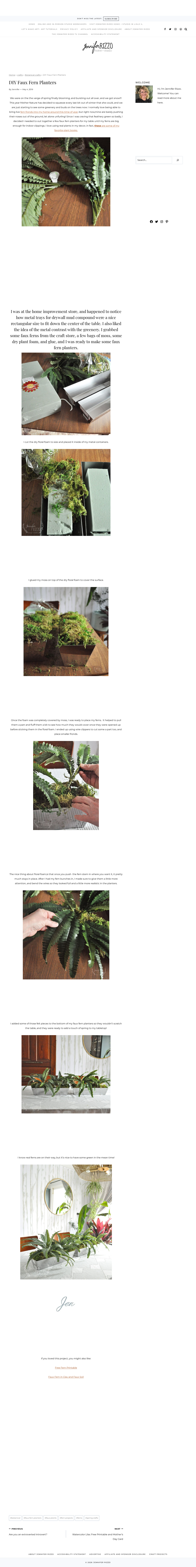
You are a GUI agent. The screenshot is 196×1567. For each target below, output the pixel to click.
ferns (79, 1518)
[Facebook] (165, 29)
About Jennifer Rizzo (137, 29)
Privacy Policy (69, 29)
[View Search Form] (186, 29)
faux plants (50, 1518)
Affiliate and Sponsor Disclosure (101, 29)
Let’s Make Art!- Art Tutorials (39, 29)
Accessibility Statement (105, 34)
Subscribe (111, 19)
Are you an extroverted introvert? (28, 1532)
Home (32, 24)
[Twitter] (170, 29)
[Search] (177, 160)
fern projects (66, 1518)
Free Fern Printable (66, 1367)
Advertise (95, 1554)
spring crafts (91, 1518)
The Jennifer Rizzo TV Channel (70, 34)
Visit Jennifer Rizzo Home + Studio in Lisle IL (116, 24)
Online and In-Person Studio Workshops (62, 24)
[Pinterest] (180, 29)
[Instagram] (175, 29)
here (160, 102)
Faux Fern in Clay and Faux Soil (66, 1377)
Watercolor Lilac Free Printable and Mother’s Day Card (97, 1534)
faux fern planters (32, 1518)
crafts (20, 75)
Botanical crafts (33, 75)
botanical (15, 1518)
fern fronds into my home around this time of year (49, 112)
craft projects (158, 1554)
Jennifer (16, 89)
